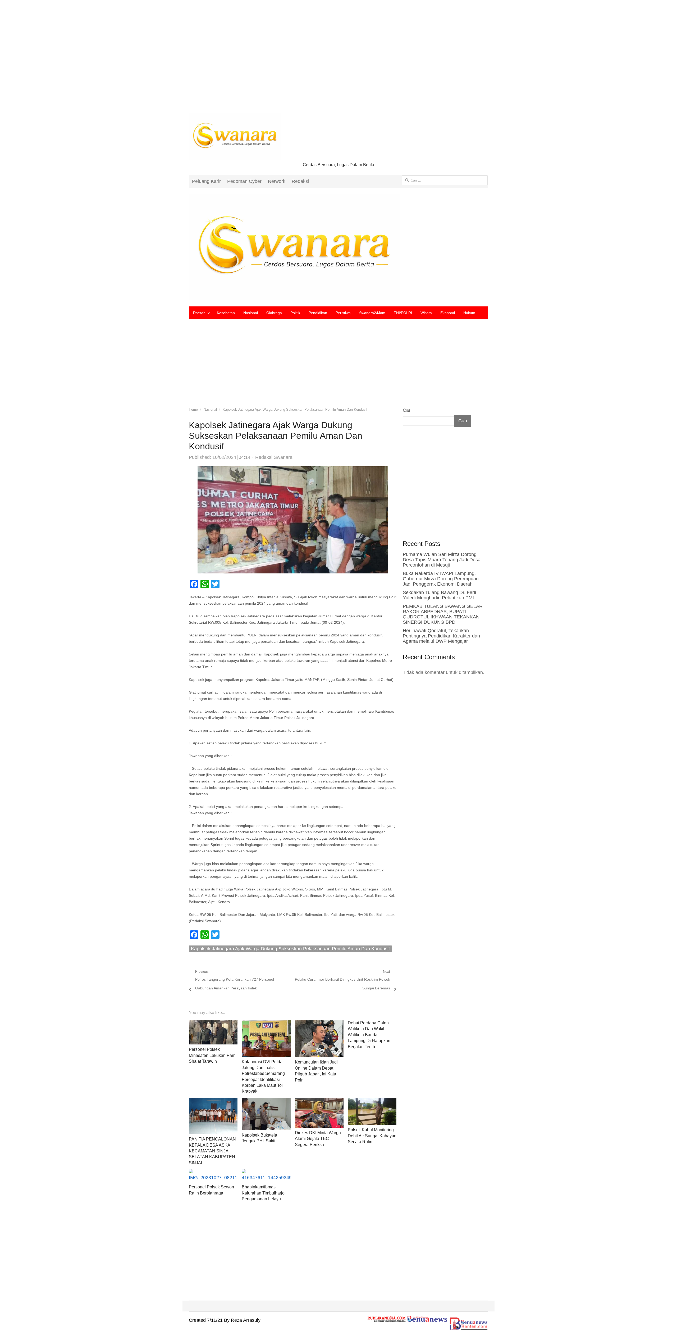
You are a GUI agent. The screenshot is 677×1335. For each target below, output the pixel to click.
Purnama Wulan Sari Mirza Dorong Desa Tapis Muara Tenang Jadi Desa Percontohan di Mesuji (442, 560)
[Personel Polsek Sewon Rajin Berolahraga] (213, 1173)
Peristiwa (343, 313)
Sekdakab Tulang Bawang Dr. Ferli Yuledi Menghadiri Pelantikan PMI (439, 595)
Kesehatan (226, 313)
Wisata (426, 313)
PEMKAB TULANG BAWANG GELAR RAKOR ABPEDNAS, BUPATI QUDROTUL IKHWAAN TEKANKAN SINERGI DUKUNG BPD (443, 614)
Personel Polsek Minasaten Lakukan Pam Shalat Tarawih (212, 1055)
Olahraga (274, 313)
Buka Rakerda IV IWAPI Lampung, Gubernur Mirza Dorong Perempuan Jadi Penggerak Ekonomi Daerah (441, 579)
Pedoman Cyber (244, 181)
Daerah (199, 313)
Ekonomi (447, 313)
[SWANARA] (338, 247)
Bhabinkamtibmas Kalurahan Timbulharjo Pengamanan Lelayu (263, 1193)
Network (276, 181)
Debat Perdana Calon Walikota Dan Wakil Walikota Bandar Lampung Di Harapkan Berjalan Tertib (369, 1035)
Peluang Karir (206, 181)
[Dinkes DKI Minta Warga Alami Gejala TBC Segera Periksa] (319, 1102)
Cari (407, 410)
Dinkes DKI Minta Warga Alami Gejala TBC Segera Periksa (318, 1138)
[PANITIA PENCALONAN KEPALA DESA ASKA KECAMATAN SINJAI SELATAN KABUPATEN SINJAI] (213, 1102)
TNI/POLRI (403, 313)
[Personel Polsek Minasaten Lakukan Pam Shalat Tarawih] (213, 1024)
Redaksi (300, 181)
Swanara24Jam (372, 313)
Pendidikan (318, 313)
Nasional (250, 313)
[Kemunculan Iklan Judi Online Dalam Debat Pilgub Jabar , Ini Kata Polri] (319, 1024)
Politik (295, 313)
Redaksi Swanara (273, 457)
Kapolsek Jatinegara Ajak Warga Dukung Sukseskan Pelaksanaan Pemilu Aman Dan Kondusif (290, 948)
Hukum (469, 313)
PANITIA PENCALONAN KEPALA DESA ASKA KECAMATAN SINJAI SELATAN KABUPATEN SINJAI (212, 1151)
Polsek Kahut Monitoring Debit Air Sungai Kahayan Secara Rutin (372, 1136)
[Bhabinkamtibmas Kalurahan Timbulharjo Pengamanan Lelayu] (266, 1173)
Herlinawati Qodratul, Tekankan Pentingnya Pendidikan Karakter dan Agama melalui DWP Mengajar (441, 636)
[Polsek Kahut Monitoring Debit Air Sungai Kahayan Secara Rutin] (372, 1102)
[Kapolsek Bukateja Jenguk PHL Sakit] (266, 1102)
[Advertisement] (338, 61)
